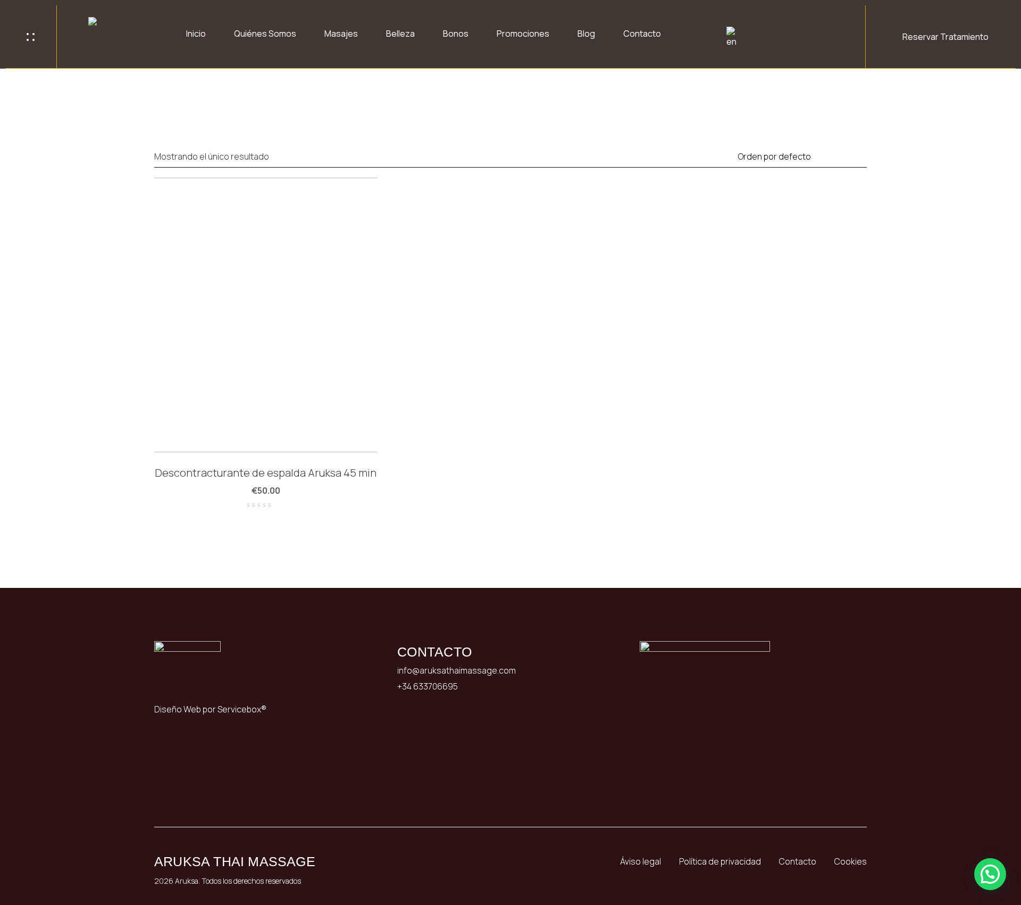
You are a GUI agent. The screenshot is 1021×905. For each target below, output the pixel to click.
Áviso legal (640, 861)
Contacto (642, 33)
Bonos (455, 33)
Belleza (400, 33)
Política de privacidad (720, 861)
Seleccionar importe (356, 430)
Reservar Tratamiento (945, 37)
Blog (586, 33)
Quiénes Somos (265, 33)
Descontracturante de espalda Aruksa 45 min (265, 473)
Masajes (341, 33)
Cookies (850, 861)
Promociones (523, 33)
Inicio (196, 33)
